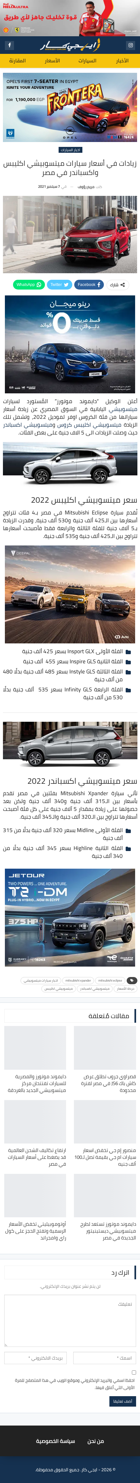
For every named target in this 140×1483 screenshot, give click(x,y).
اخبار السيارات (70, 150)
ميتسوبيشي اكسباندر (27, 424)
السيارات (87, 60)
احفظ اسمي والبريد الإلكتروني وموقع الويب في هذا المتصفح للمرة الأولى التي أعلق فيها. (74, 1384)
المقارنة (17, 60)
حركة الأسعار (125, 989)
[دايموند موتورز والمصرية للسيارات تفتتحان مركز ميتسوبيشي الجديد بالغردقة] (35, 1047)
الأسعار (52, 60)
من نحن (96, 1441)
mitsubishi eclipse (110, 980)
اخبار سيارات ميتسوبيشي (41, 980)
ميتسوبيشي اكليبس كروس (89, 424)
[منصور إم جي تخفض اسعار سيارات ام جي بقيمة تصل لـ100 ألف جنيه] (105, 1122)
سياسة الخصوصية (55, 1441)
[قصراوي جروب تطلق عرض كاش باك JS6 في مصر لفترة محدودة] (105, 1047)
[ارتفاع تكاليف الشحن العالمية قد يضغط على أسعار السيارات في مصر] (35, 1122)
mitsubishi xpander (78, 980)
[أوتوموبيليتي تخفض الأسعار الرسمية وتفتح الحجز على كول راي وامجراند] (35, 1195)
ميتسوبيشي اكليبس (59, 989)
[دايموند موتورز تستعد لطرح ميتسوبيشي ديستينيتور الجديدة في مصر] (105, 1195)
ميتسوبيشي (123, 409)
